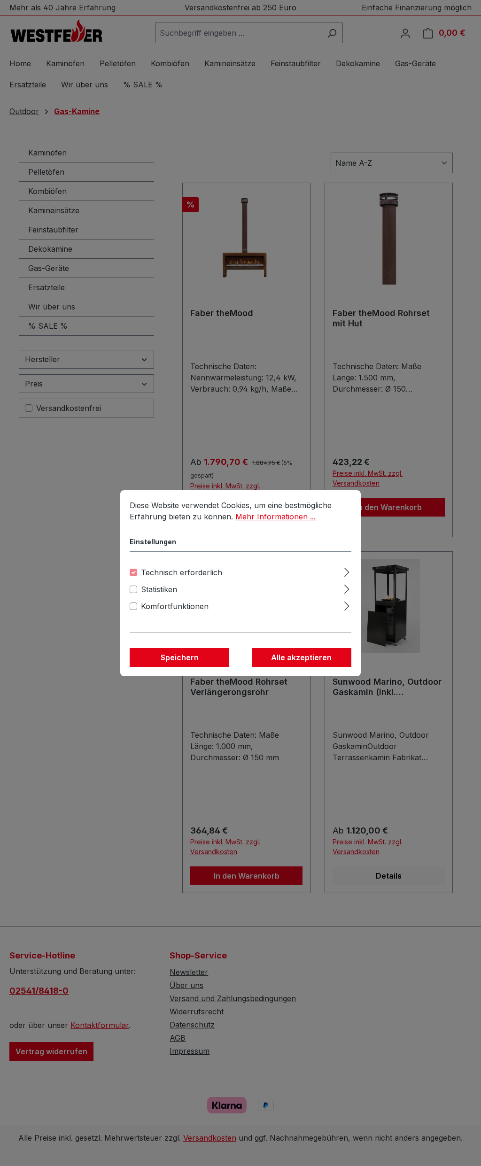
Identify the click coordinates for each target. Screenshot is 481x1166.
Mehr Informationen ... (275, 516)
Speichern (180, 657)
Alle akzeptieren (301, 657)
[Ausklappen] (346, 571)
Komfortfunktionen (175, 606)
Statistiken (159, 589)
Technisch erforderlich (181, 572)
